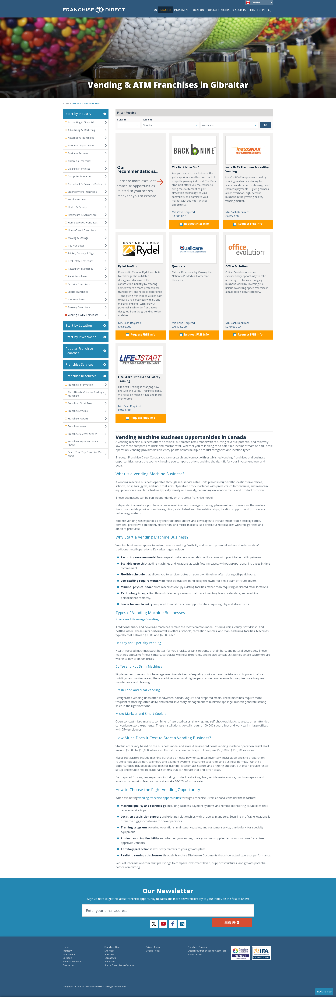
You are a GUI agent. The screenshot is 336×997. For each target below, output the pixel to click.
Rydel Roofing (127, 266)
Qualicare (179, 266)
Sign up (230, 922)
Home (66, 103)
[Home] (155, 9)
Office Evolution (236, 266)
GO (266, 125)
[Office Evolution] (248, 249)
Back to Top (324, 991)
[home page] (94, 10)
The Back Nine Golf (185, 167)
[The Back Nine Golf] (194, 150)
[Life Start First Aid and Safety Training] (140, 360)
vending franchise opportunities (159, 798)
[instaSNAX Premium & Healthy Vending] (248, 150)
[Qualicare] (194, 249)
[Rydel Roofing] (140, 249)
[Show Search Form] (269, 9)
